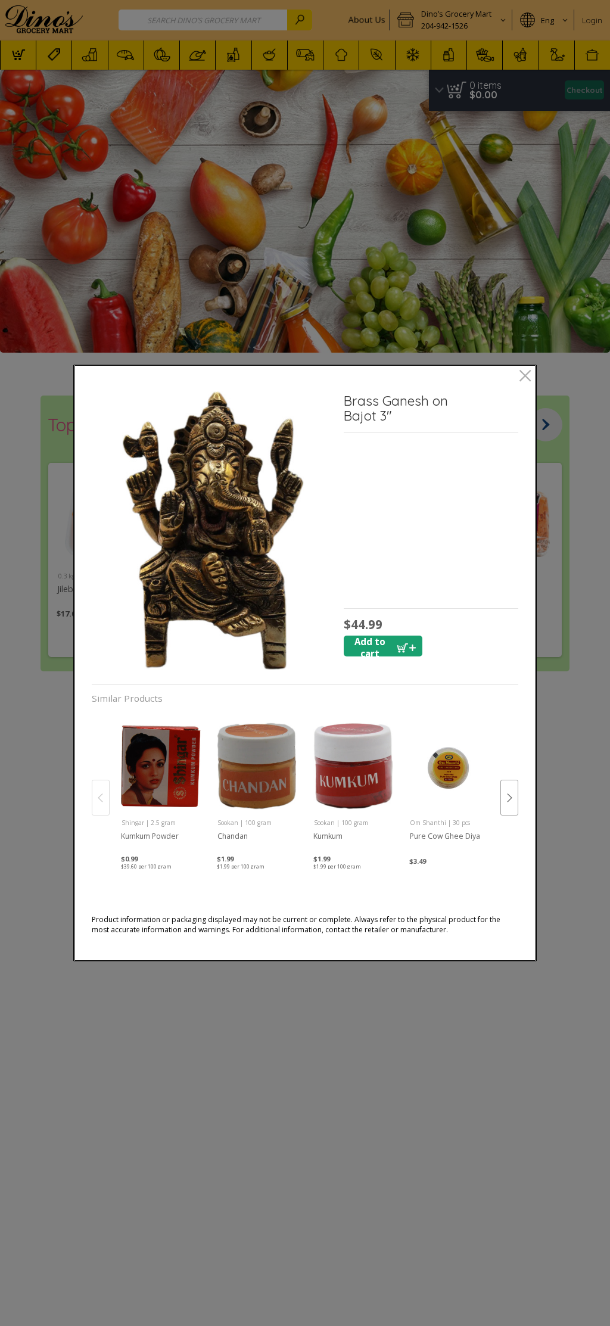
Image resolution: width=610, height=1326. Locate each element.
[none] (160, 785)
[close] (525, 376)
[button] (213, 530)
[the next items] (509, 797)
